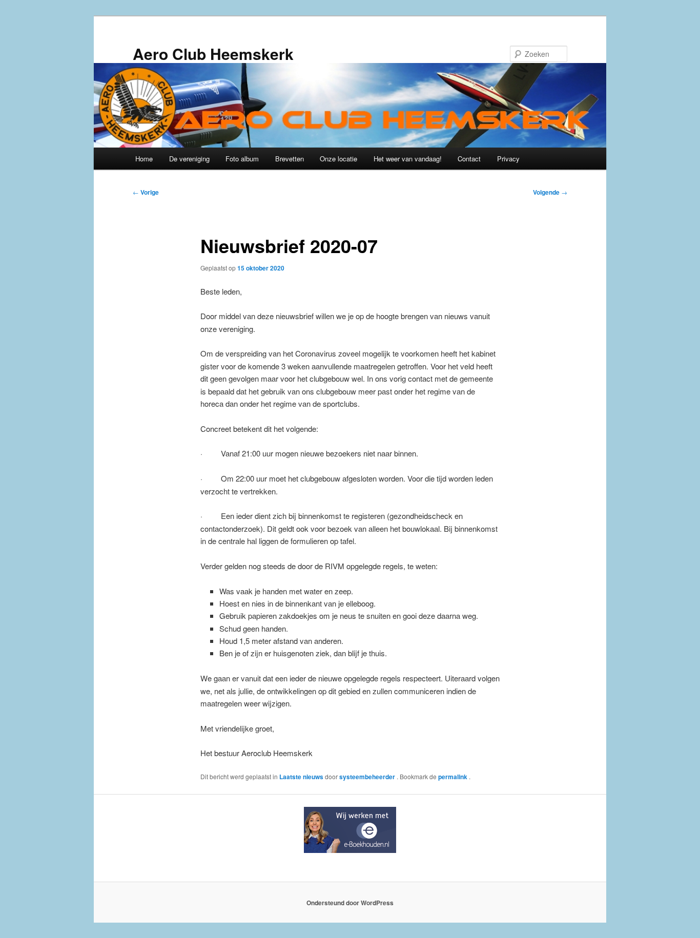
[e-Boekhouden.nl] (350, 850)
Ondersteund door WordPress (350, 902)
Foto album (242, 158)
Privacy (508, 158)
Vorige (146, 192)
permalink (453, 776)
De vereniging (189, 158)
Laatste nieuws (301, 776)
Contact (469, 158)
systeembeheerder (368, 776)
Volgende (550, 192)
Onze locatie (338, 158)
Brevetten (289, 158)
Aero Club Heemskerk (213, 54)
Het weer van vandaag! (408, 158)
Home (144, 158)
